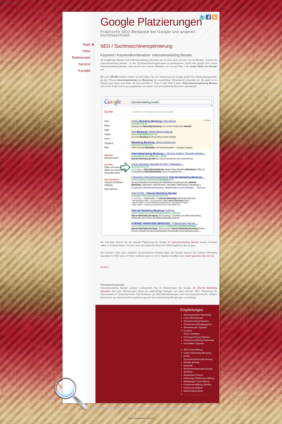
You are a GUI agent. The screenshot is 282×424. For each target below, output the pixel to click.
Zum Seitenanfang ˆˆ (191, 408)
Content (188, 330)
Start (86, 44)
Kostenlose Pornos (193, 375)
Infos (86, 51)
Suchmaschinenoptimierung (198, 368)
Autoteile (188, 365)
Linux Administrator (193, 318)
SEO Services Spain (168, 408)
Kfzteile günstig (191, 362)
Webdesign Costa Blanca (197, 381)
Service (84, 64)
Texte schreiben (192, 333)
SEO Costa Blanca (193, 349)
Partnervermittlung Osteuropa (199, 340)
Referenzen (81, 58)
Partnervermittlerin (193, 387)
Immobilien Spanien (194, 343)
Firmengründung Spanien (197, 337)
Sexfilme (188, 371)
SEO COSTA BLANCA (110, 408)
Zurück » (105, 267)
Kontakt (84, 71)
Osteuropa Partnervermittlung (199, 378)
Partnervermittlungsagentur (198, 324)
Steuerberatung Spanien (196, 321)
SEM (125, 408)
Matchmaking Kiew (193, 391)
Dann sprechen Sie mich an (200, 256)
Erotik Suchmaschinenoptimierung (198, 357)
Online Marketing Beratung (197, 353)
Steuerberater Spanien (195, 327)
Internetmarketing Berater (185, 242)
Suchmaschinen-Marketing (197, 314)
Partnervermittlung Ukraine (197, 384)
